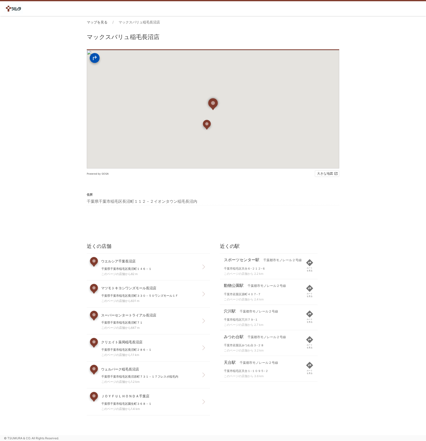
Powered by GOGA (98, 173)
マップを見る (97, 22)
